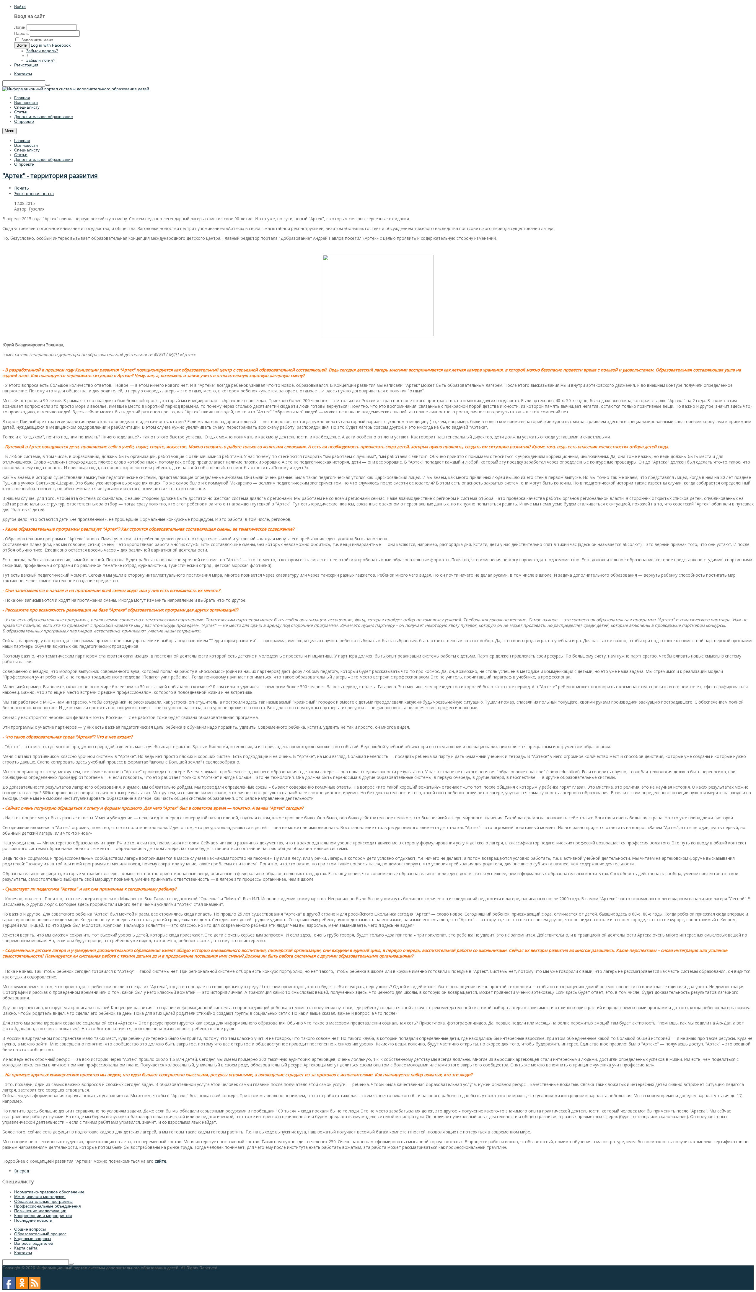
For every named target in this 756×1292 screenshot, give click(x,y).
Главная (22, 140)
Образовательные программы (43, 1201)
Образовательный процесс (40, 1233)
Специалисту (27, 150)
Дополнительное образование (43, 159)
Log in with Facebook (51, 45)
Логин (19, 27)
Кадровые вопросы (32, 1238)
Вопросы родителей (33, 1243)
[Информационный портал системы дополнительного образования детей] (75, 89)
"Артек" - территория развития (50, 176)
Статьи (20, 154)
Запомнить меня (37, 39)
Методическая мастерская (40, 1196)
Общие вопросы (30, 1229)
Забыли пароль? (42, 50)
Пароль (21, 33)
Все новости (26, 145)
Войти (20, 6)
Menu (9, 131)
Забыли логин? (40, 60)
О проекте (24, 164)
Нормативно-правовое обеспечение (49, 1192)
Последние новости (33, 1220)
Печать (21, 188)
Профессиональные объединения (47, 1206)
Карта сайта (26, 1248)
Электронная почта (34, 193)
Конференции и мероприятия (43, 1215)
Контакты (23, 73)
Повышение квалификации (40, 1210)
